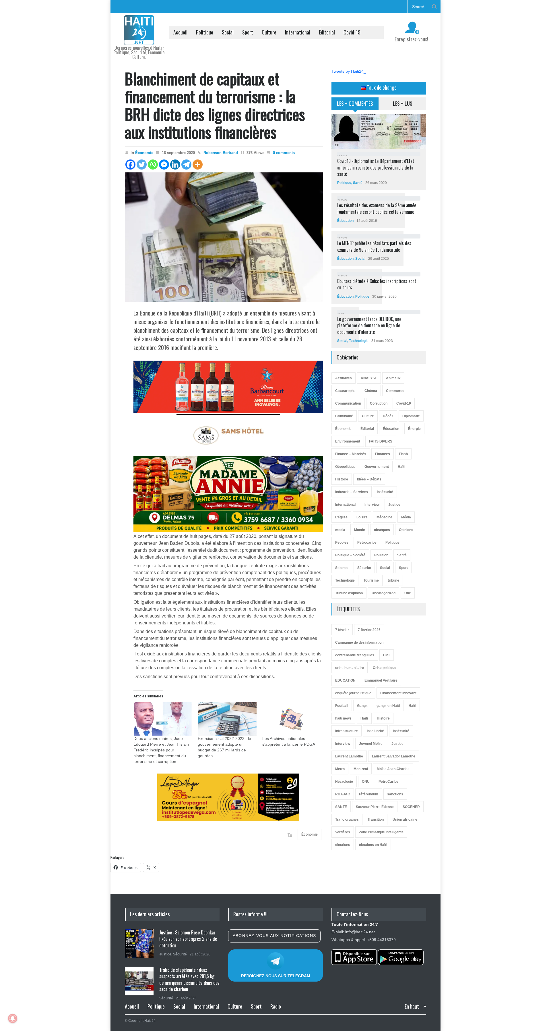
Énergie (414, 429)
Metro (340, 769)
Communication (348, 403)
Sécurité (364, 568)
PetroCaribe (388, 782)
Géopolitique (345, 467)
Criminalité (344, 416)
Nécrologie (344, 782)
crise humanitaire (349, 668)
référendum (368, 794)
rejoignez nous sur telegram (275, 976)
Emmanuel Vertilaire (380, 680)
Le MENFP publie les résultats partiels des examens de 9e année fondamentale (374, 246)
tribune (393, 580)
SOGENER (411, 807)
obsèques (382, 530)
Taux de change (381, 87)
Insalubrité (375, 731)
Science (341, 568)
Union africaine (405, 820)
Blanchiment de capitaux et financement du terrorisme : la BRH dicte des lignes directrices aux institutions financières (215, 104)
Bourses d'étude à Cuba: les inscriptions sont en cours (376, 284)
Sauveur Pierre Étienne (375, 807)
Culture (269, 32)
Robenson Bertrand (220, 153)
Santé (357, 183)
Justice (394, 505)
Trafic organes (347, 820)
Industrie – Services (351, 492)
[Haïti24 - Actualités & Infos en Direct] (139, 38)
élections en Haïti (373, 845)
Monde (359, 530)
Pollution (381, 555)
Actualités (343, 378)
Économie (144, 153)
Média (406, 517)
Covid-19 (352, 32)
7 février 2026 (369, 630)
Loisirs (362, 517)
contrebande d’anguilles (354, 655)
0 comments (284, 153)
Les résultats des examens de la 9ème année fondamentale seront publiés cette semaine (376, 208)
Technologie (358, 341)
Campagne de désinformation (359, 642)
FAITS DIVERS (380, 441)
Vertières (342, 832)
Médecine (384, 517)
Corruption (378, 403)
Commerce (395, 391)
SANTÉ (341, 807)
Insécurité (385, 492)
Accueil (180, 32)
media (340, 530)
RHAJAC (342, 794)
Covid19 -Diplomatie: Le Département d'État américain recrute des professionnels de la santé (375, 167)
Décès (388, 416)
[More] (198, 164)
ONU (366, 782)
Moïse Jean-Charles (393, 769)
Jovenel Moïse (371, 744)
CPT (386, 655)
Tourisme (371, 580)
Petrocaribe (367, 542)
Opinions (406, 530)
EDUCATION (345, 680)
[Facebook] (130, 164)
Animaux (393, 378)
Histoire (341, 479)
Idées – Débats (369, 479)
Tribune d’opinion (349, 593)
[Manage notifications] (12, 1018)
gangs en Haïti (388, 706)
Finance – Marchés (350, 454)
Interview (371, 505)
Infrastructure (346, 731)
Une (407, 593)
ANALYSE (369, 378)
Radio (275, 1006)
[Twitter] (142, 164)
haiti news (343, 718)
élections (342, 845)
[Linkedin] (175, 164)
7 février (342, 630)
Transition (376, 820)
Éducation (345, 221)
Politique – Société (350, 555)
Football (341, 706)
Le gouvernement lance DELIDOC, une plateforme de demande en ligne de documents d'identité (369, 325)
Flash (403, 454)
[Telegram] (186, 164)
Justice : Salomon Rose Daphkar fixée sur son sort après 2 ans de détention (188, 939)
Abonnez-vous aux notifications (274, 935)
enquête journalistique (353, 693)
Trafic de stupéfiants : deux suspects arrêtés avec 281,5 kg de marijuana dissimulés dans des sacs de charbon (189, 979)
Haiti (412, 706)
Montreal (361, 769)
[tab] (355, 105)
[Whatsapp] (153, 164)
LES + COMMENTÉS (355, 103)
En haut (412, 1006)
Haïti (401, 467)
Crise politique (384, 668)
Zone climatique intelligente (381, 832)
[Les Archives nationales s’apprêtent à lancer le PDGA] (291, 719)
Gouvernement (376, 467)
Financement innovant (398, 693)
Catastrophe (345, 391)
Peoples (341, 542)
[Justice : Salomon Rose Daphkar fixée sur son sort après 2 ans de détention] (139, 943)
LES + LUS (402, 103)
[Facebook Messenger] (164, 164)
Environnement (347, 441)
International (297, 32)
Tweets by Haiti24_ (348, 71)
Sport (247, 32)
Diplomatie (411, 416)
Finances (382, 454)
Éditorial (327, 32)
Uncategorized (383, 593)
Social (228, 32)
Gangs (362, 706)
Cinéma (370, 391)
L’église (341, 517)
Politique (204, 32)
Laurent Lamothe (349, 756)
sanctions (395, 794)
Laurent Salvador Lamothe (393, 756)
